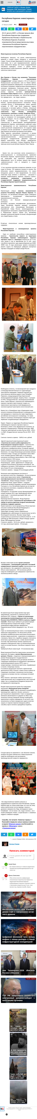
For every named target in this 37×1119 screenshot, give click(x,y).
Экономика (32, 892)
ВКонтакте (13, 826)
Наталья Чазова (14, 844)
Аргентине (21, 9)
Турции (28, 9)
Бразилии (10, 9)
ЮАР (15, 9)
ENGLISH (10, 2)
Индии (23, 7)
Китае (28, 7)
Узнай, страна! (30, 951)
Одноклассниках (9, 828)
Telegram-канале (15, 824)
